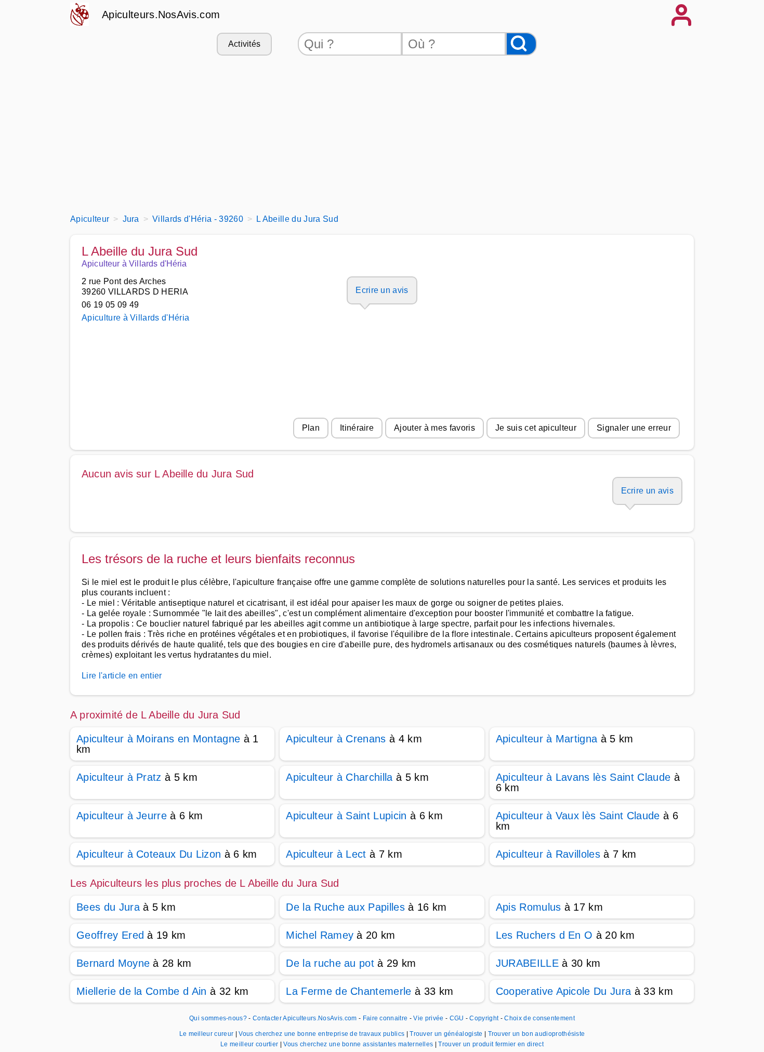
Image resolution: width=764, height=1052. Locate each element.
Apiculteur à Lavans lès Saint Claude (583, 777)
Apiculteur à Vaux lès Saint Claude (578, 815)
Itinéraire (357, 427)
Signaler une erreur (634, 427)
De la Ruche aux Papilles (345, 907)
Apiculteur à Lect (326, 854)
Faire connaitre (385, 1018)
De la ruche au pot (330, 963)
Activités (244, 43)
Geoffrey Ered (110, 935)
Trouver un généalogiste (447, 1033)
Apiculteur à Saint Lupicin (346, 815)
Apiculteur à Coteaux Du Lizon (148, 854)
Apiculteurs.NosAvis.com (161, 14)
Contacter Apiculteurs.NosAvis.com (305, 1018)
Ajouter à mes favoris (434, 427)
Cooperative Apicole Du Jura (563, 991)
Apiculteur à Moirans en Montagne (158, 738)
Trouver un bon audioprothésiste (536, 1033)
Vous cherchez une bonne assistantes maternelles (358, 1044)
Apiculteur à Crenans (336, 738)
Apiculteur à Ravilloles (548, 854)
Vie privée (428, 1018)
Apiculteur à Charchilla (339, 777)
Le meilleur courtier (250, 1044)
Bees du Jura (108, 907)
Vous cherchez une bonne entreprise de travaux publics (322, 1033)
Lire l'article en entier (122, 675)
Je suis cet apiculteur (535, 427)
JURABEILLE (527, 963)
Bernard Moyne (113, 963)
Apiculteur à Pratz (119, 777)
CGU (457, 1018)
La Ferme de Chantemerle (348, 991)
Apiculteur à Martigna (547, 738)
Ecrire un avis (381, 290)
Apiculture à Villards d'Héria (135, 317)
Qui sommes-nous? (218, 1018)
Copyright (484, 1018)
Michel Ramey (319, 935)
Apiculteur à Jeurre (121, 815)
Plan (311, 427)
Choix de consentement (539, 1018)
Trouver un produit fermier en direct (491, 1044)
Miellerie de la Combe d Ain (141, 991)
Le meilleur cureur (207, 1033)
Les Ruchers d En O (544, 935)
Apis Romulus (528, 907)
